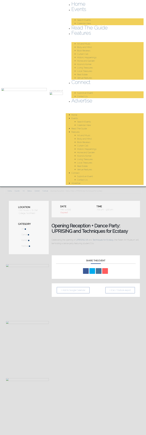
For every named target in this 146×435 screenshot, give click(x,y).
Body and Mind (84, 47)
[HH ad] (27, 266)
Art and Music (83, 44)
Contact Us (82, 96)
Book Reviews (83, 50)
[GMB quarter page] (27, 380)
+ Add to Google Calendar (73, 290)
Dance (29, 191)
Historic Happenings (86, 57)
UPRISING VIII (82, 240)
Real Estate (82, 74)
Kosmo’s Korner (84, 64)
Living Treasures (85, 67)
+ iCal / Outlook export (120, 290)
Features (81, 33)
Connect (80, 82)
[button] (105, 105)
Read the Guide (89, 28)
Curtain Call (82, 54)
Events (78, 9)
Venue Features (84, 78)
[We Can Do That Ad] (27, 323)
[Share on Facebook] (86, 271)
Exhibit (37, 191)
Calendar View (84, 23)
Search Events (84, 20)
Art (23, 191)
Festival (45, 191)
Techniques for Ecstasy (103, 240)
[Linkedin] (99, 271)
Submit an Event (85, 93)
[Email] (105, 271)
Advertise (81, 101)
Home (78, 4)
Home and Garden (86, 61)
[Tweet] (92, 271)
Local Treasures (84, 71)
